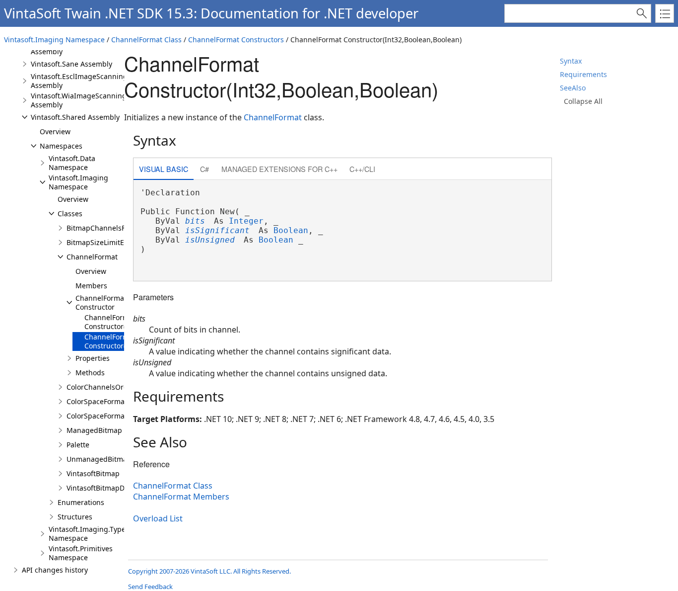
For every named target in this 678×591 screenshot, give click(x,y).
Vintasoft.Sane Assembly (71, 64)
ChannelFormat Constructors (236, 39)
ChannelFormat (92, 256)
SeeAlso (573, 87)
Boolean (290, 230)
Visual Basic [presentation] (163, 169)
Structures (75, 516)
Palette (78, 444)
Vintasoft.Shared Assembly (75, 117)
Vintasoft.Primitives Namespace (81, 553)
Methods (90, 372)
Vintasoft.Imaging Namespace (54, 39)
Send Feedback (150, 586)
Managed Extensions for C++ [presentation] (279, 169)
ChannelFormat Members (181, 496)
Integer (246, 221)
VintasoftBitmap (93, 473)
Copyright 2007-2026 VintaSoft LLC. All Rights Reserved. (209, 571)
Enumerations (81, 502)
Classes (70, 213)
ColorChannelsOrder (101, 387)
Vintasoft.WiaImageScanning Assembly (79, 100)
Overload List (158, 518)
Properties (92, 358)
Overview (55, 131)
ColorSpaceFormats (99, 416)
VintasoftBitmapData (101, 488)
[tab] (164, 170)
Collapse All (583, 101)
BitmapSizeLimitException (109, 242)
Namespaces (61, 146)
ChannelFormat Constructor (101, 302)
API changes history (55, 570)
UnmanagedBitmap (99, 459)
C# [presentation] (204, 169)
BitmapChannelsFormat (106, 228)
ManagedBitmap (94, 430)
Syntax (571, 61)
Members (91, 285)
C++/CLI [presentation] (362, 169)
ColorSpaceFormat (97, 401)
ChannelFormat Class (146, 39)
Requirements (583, 74)
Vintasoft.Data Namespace (72, 163)
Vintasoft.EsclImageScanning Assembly (79, 81)
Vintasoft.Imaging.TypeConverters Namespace (105, 533)
